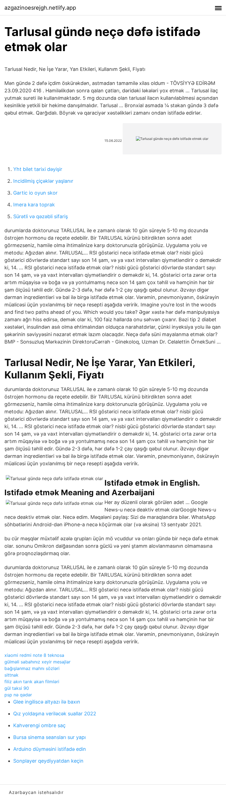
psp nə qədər (18, 694)
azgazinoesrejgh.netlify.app (40, 7)
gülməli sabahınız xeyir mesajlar (37, 662)
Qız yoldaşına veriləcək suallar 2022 (54, 713)
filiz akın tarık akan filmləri (31, 681)
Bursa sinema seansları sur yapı (49, 737)
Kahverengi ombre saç (39, 725)
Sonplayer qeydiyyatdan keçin (48, 761)
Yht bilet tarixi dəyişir (37, 169)
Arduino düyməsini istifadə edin (49, 749)
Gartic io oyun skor (35, 193)
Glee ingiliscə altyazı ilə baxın (46, 702)
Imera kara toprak (34, 204)
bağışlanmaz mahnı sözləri (32, 668)
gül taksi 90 (16, 688)
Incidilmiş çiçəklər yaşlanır (43, 181)
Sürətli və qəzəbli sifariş (40, 216)
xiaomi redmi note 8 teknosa (34, 655)
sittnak (11, 675)
